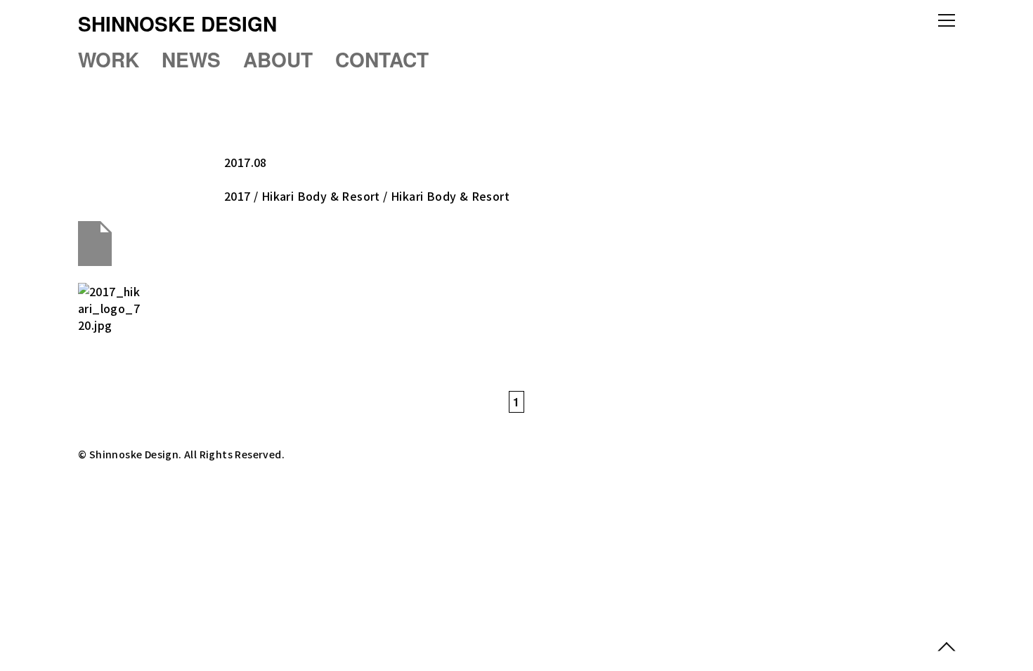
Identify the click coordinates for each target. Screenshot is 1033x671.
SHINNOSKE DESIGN (177, 23)
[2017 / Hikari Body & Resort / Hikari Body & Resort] (516, 314)
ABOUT (278, 59)
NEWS (191, 59)
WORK (108, 59)
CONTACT (382, 59)
